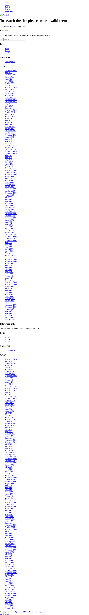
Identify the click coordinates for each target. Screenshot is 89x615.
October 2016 (10, 112)
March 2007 (9, 228)
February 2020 (10, 91)
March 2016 (9, 114)
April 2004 (9, 295)
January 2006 (9, 255)
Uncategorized (10, 62)
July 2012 (8, 125)
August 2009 (9, 176)
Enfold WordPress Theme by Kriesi (33, 612)
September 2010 (11, 154)
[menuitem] (47, 9)
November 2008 (11, 189)
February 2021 (10, 85)
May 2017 (8, 104)
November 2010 (11, 151)
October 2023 (10, 75)
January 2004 (9, 301)
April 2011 (9, 143)
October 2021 (10, 83)
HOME (7, 53)
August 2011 (9, 137)
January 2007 (9, 232)
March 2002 (9, 317)
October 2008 (10, 191)
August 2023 (9, 77)
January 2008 (9, 210)
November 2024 (11, 71)
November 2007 (11, 214)
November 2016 (11, 110)
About (7, 5)
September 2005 (11, 261)
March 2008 (9, 205)
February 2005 (10, 276)
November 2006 (11, 236)
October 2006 (10, 239)
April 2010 (9, 162)
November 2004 (11, 282)
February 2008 (10, 207)
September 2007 (11, 218)
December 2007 (10, 212)
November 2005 (11, 259)
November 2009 (11, 170)
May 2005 (8, 270)
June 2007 (8, 222)
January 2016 (9, 116)
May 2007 (8, 224)
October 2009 (10, 172)
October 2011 (10, 133)
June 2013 (8, 120)
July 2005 (8, 265)
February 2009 (10, 185)
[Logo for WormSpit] (4, 15)
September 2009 (11, 174)
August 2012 (9, 122)
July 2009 (8, 178)
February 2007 (10, 230)
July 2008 (8, 197)
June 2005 (8, 268)
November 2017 (11, 102)
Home (7, 3)
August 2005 (9, 263)
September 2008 (11, 193)
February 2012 (10, 127)
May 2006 (8, 247)
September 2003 (11, 307)
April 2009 (9, 181)
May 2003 (8, 311)
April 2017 (9, 106)
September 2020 (11, 87)
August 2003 (9, 309)
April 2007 (9, 226)
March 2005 (9, 274)
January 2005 (9, 278)
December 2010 (10, 149)
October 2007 (10, 216)
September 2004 (11, 284)
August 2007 (9, 220)
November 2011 (10, 131)
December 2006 (10, 234)
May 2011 (8, 141)
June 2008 (8, 199)
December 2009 (10, 168)
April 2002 (9, 315)
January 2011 (9, 147)
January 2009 (9, 187)
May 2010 (8, 160)
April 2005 (9, 272)
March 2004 (9, 297)
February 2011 (10, 145)
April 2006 (9, 249)
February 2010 (10, 166)
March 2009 (9, 183)
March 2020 (9, 89)
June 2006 (8, 245)
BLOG (7, 7)
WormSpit (14, 612)
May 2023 (8, 79)
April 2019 (9, 96)
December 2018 (10, 98)
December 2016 (10, 108)
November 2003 (11, 305)
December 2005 (10, 257)
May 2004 (8, 292)
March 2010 (9, 164)
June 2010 (8, 158)
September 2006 (11, 241)
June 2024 (8, 73)
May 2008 (8, 201)
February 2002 (10, 319)
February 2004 (10, 299)
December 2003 (10, 303)
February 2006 (10, 253)
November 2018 (11, 100)
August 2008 (9, 195)
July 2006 (8, 243)
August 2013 (9, 118)
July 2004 (8, 288)
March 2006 (9, 251)
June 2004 (8, 290)
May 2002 (8, 313)
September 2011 (10, 135)
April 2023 (9, 81)
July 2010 (8, 156)
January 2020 (9, 93)
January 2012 (9, 129)
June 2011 (8, 139)
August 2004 (9, 286)
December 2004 (10, 280)
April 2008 (9, 203)
